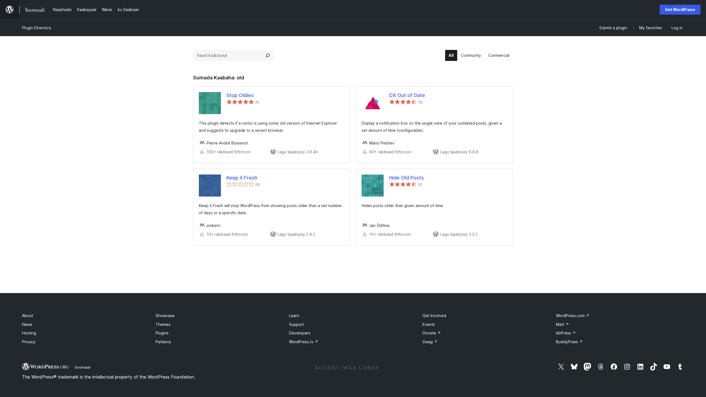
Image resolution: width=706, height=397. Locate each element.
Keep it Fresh (241, 178)
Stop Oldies (240, 95)
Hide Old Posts (406, 178)
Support (296, 324)
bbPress (566, 333)
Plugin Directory (36, 27)
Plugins (162, 333)
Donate (431, 333)
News (27, 324)
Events (428, 324)
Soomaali (82, 367)
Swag (429, 341)
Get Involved (434, 315)
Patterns (163, 341)
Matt (562, 324)
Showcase (165, 315)
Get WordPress (680, 9)
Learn (294, 315)
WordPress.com (572, 315)
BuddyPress (569, 341)
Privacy (29, 341)
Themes (163, 324)
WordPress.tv (303, 341)
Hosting (29, 333)
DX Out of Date (407, 95)
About (27, 315)
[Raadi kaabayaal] (267, 55)
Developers (300, 333)
